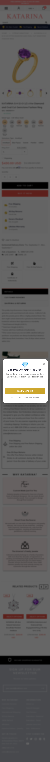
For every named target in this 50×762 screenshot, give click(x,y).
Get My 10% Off (25, 391)
